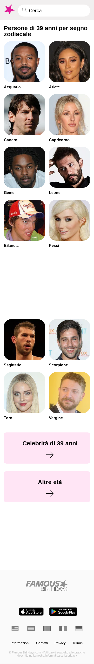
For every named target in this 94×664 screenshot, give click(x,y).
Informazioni (20, 643)
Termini (77, 643)
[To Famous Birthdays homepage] (9, 9)
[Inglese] (15, 628)
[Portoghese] (47, 628)
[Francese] (63, 628)
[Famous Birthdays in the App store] (31, 611)
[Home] (47, 585)
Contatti (42, 643)
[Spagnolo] (31, 628)
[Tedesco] (78, 628)
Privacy (60, 643)
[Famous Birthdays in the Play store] (63, 611)
